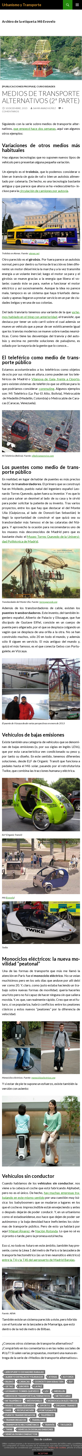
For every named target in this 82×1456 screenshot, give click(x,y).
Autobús (68, 1376)
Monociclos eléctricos (62, 1400)
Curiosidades (45, 86)
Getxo (9, 1386)
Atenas (53, 1376)
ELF (71, 1381)
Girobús (24, 1386)
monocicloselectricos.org (43, 1077)
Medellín (59, 1391)
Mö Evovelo (34, 1400)
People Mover (25, 1410)
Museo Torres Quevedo (19, 1405)
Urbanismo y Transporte (21, 5)
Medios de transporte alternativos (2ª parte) (41, 96)
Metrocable (63, 1396)
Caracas (24, 1381)
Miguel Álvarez (19, 1231)
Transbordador (15, 1420)
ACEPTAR (43, 1453)
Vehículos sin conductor (21, 1434)
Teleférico (47, 1415)
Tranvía (50, 1424)
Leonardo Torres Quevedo (22, 1391)
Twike (9, 1429)
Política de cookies (57, 1447)
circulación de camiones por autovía (44, 191)
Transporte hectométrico (22, 1424)
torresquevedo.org (48, 601)
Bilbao (9, 1381)
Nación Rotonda (46, 1231)
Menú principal (77, 5)
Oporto (45, 1405)
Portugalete (47, 1410)
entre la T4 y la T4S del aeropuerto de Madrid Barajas (38, 1260)
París (8, 1410)
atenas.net (34, 253)
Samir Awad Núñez (44, 108)
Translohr (38, 1420)
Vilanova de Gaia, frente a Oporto (55, 379)
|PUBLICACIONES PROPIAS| (18, 86)
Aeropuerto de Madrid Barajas (24, 1372)
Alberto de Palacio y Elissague (24, 1376)
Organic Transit (66, 1405)
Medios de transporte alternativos (27, 1396)
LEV (47, 1391)
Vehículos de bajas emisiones (35, 1429)
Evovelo (10, 897)
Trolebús (66, 1424)
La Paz (38, 1386)
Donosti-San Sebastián (49, 1381)
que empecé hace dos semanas (34, 128)
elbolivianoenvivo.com (43, 455)
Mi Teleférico (13, 1400)
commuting (46, 388)
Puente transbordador (20, 1415)
